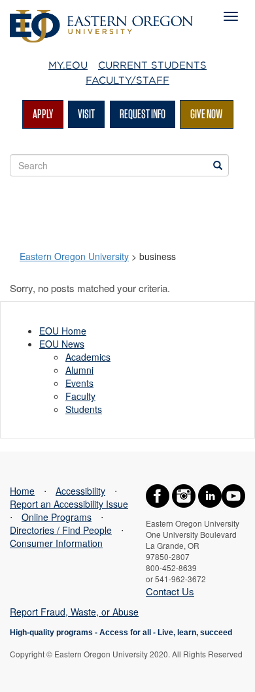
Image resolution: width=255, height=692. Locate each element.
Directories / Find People (61, 529)
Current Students (152, 65)
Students (83, 409)
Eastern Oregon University (74, 256)
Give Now (206, 114)
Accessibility (80, 490)
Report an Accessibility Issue (69, 503)
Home (22, 490)
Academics (87, 356)
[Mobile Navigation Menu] (230, 16)
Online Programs (57, 516)
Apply (43, 114)
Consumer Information (56, 543)
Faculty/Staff (127, 80)
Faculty (80, 396)
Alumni (79, 369)
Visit (86, 114)
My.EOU (68, 65)
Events (79, 382)
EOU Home (62, 330)
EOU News (61, 343)
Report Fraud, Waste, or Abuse (74, 611)
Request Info (142, 114)
